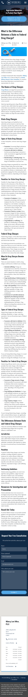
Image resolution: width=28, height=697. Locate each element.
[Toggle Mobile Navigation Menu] (25, 2)
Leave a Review (10, 643)
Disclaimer (14, 679)
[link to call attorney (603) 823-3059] (2, 2)
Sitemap (23, 677)
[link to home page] (14, 2)
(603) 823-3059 (12, 639)
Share (25, 43)
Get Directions (10, 666)
